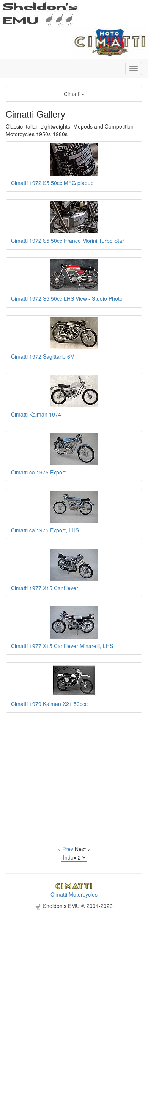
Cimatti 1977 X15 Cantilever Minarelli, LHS (62, 646)
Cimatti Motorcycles (74, 894)
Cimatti (72, 94)
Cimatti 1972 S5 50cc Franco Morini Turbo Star (67, 240)
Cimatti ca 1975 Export (38, 472)
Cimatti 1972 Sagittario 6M (43, 356)
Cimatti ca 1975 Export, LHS (45, 530)
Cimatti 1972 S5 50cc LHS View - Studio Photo (67, 298)
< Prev (65, 849)
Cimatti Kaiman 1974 (36, 414)
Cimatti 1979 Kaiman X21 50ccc (49, 703)
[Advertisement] (74, 983)
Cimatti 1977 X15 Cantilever (44, 588)
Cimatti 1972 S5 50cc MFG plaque (52, 183)
